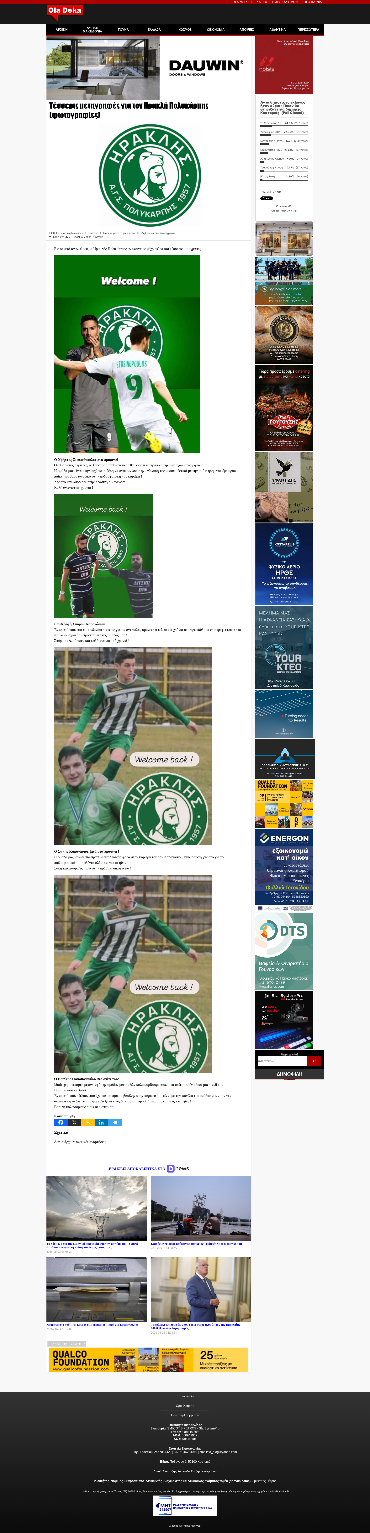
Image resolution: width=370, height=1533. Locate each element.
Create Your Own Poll (284, 210)
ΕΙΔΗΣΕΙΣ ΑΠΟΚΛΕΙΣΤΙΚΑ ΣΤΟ (137, 1169)
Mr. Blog (73, 236)
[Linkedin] (101, 1122)
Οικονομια (216, 29)
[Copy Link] (88, 1122)
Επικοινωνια (312, 2)
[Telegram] (115, 1122)
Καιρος (262, 2)
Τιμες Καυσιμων (285, 2)
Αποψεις (247, 29)
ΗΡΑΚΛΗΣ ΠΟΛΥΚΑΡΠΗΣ (66, 1343)
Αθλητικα (277, 29)
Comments (284, 206)
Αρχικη (62, 29)
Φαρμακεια (243, 2)
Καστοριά (98, 236)
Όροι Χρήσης (185, 1405)
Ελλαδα (154, 29)
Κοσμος (185, 29)
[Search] (314, 1061)
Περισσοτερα (308, 29)
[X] (74, 1122)
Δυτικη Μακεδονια (92, 29)
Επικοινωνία (185, 1396)
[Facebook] (61, 1122)
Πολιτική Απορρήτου (185, 1415)
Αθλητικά (86, 236)
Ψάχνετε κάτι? (289, 1054)
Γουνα (123, 29)
